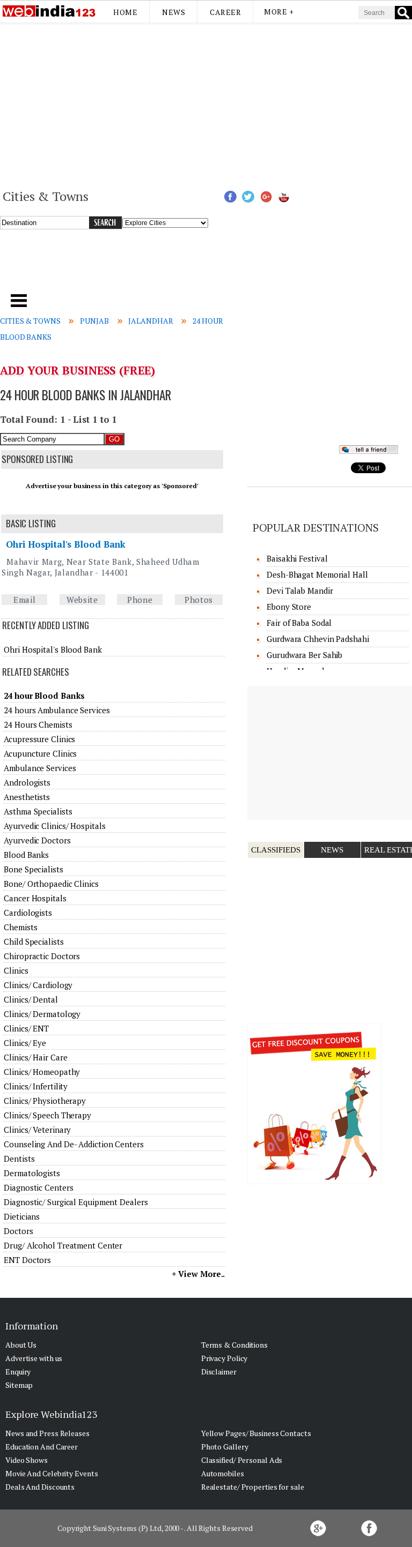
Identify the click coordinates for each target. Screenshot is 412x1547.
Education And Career (41, 1446)
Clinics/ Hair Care (35, 1057)
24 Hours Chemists (38, 724)
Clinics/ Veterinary (37, 1129)
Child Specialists (33, 941)
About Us (20, 1345)
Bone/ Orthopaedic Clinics (51, 883)
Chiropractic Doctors (42, 956)
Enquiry (18, 1371)
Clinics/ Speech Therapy (47, 1115)
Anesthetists (27, 796)
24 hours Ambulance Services (56, 710)
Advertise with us (33, 1358)
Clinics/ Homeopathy (42, 1071)
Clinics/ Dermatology (42, 1013)
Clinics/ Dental (31, 999)
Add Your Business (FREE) (77, 370)
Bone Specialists (33, 869)
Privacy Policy (224, 1358)
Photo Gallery (224, 1446)
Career (225, 12)
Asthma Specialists (38, 811)
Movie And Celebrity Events (51, 1473)
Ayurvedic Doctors (37, 840)
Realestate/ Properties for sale (252, 1487)
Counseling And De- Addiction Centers (73, 1144)
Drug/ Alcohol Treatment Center (63, 1245)
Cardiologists (28, 912)
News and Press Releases (47, 1433)
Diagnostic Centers (38, 1187)
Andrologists (27, 782)
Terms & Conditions (234, 1345)
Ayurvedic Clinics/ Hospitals (54, 825)
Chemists (20, 927)
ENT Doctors (27, 1259)
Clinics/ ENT (26, 1028)
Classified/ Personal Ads (242, 1460)
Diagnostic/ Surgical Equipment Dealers (76, 1202)
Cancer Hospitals (35, 898)
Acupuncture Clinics (40, 753)
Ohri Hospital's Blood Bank (66, 544)
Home (125, 12)
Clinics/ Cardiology (38, 985)
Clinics (16, 970)
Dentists (19, 1158)
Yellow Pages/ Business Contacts (256, 1433)
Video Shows (26, 1460)
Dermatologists (32, 1173)
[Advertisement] (206, 105)
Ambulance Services (40, 768)
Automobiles (222, 1473)
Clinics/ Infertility (36, 1086)
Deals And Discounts (40, 1487)
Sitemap (19, 1385)
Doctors (18, 1230)
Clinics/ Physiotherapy (45, 1100)
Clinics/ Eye (25, 1042)
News (173, 12)
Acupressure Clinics (39, 739)
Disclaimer (219, 1371)
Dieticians (22, 1216)
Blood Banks (26, 854)
